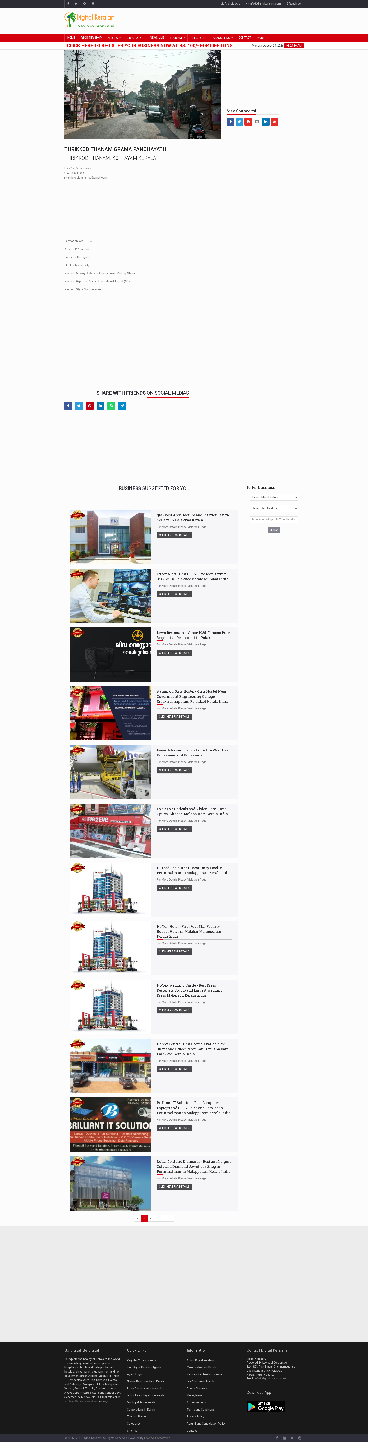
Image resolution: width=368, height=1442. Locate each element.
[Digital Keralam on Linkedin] (266, 122)
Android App (232, 3)
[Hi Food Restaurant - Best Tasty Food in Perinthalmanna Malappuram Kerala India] (110, 890)
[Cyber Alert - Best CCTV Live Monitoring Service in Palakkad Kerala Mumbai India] (110, 596)
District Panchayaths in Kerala (145, 1395)
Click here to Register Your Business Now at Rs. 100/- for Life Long (150, 45)
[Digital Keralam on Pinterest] (84, 4)
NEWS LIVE (157, 37)
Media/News (195, 1395)
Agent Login (134, 1374)
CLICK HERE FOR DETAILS (174, 535)
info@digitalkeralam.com (265, 3)
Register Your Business (141, 1360)
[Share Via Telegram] (122, 406)
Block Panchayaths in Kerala (145, 1388)
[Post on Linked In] (100, 406)
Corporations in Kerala (141, 1409)
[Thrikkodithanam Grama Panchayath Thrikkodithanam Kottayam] (142, 94)
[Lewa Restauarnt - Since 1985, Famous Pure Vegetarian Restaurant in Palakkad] (110, 654)
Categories (134, 1423)
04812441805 (75, 173)
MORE (260, 38)
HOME (71, 37)
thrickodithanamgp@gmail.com (87, 177)
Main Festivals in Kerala (201, 1367)
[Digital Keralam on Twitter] (76, 4)
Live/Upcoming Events (201, 1381)
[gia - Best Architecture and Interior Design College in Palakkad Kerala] (110, 537)
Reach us (294, 3)
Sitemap (132, 1430)
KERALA (113, 38)
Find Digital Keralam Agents (144, 1367)
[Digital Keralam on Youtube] (93, 4)
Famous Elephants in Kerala (204, 1374)
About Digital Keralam (200, 1360)
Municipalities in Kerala (141, 1402)
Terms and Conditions (200, 1409)
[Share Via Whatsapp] (111, 406)
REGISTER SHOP (91, 37)
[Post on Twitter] (79, 406)
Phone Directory (197, 1388)
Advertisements (197, 1402)
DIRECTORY (134, 38)
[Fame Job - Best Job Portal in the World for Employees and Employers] (110, 772)
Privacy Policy (195, 1416)
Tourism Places (137, 1416)
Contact (192, 1430)
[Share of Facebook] (68, 406)
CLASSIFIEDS (221, 38)
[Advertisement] (234, 20)
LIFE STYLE (198, 38)
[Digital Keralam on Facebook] (68, 4)
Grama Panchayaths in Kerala (145, 1381)
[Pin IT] (90, 406)
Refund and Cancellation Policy (206, 1423)
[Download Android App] (266, 1406)
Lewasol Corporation (157, 1438)
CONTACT (245, 37)
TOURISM (176, 38)
